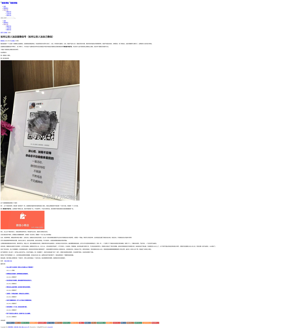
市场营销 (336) (10, 322)
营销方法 (8, 15)
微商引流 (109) (25, 322)
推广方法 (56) (50, 322)
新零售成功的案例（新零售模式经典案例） (17, 273)
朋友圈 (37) (88, 322)
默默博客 (10, 327)
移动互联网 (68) (42, 322)
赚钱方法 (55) (58, 322)
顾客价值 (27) (130, 322)
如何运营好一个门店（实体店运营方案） (17, 306)
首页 (5, 6)
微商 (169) (17, 322)
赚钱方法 (8, 11)
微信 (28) (123, 322)
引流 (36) (94, 322)
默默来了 (3, 40)
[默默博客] (9, 3)
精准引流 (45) (74, 322)
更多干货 (6, 10)
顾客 (8, 261)
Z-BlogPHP (50, 327)
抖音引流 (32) (116, 322)
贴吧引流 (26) (138, 322)
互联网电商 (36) (101, 322)
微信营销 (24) (155, 322)
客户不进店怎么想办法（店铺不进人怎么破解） (18, 313)
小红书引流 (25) (147, 322)
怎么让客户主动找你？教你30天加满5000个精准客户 (19, 267)
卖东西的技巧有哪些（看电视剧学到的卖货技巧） (19, 280)
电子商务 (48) (66, 322)
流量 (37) (81, 322)
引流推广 (5, 32)
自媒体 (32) (109, 322)
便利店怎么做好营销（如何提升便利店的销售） (18, 287)
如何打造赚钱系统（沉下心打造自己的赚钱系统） (19, 300)
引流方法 (8, 13)
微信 (5, 261)
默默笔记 (6, 8)
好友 (11, 261)
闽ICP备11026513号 (24, 327)
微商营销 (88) (33, 322)
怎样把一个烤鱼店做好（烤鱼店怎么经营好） (18, 293)
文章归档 (16, 327)
